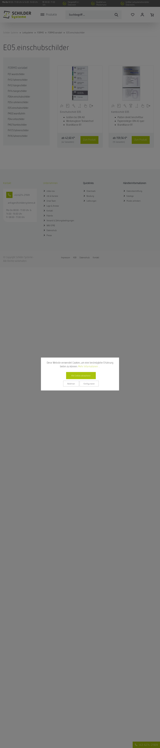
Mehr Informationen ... (89, 366)
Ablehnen (71, 383)
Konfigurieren (89, 383)
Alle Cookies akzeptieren (81, 375)
